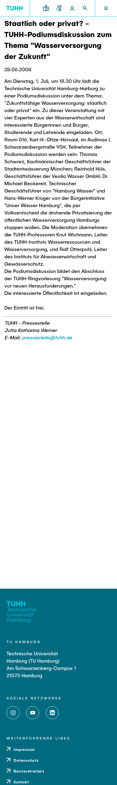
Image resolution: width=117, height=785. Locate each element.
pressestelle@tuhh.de (47, 337)
